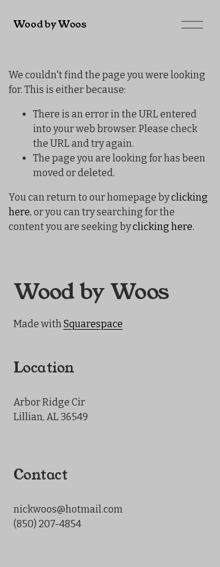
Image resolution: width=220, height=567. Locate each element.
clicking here (163, 226)
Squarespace (93, 324)
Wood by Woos (50, 24)
